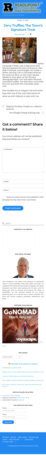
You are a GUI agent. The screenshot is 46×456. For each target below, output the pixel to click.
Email (7, 190)
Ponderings (20, 34)
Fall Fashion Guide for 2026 (11, 368)
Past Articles (14, 439)
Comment (8, 149)
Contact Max (7, 442)
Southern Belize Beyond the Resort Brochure (18, 376)
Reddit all (20, 400)
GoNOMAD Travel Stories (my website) (23, 364)
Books (13, 437)
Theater (5, 437)
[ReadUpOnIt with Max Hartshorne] (21, 12)
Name (7, 181)
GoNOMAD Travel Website (11, 395)
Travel (4, 439)
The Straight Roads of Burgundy (24, 113)
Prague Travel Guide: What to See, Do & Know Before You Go (23, 372)
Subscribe (28, 439)
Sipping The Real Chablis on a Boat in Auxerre (24, 107)
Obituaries (22, 437)
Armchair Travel (23, 398)
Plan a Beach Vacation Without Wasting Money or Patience (22, 380)
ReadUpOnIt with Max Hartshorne (21, 446)
